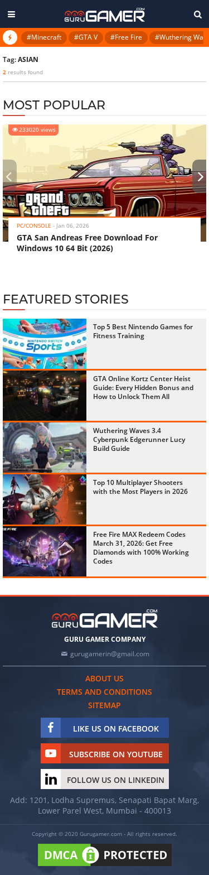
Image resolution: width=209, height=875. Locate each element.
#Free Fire (126, 37)
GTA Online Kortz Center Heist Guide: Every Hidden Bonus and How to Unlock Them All (143, 387)
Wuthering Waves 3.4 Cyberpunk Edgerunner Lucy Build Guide (139, 439)
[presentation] (8, 176)
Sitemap (104, 705)
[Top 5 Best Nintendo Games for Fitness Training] (44, 344)
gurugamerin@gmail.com (109, 653)
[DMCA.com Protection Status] (104, 867)
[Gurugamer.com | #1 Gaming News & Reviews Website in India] (105, 15)
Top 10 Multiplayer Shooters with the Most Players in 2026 (140, 487)
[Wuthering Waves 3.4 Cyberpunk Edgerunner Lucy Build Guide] (44, 447)
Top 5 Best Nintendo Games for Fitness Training (143, 331)
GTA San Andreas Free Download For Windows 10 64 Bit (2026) (87, 242)
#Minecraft (44, 37)
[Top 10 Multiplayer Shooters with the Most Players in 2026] (44, 499)
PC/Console (34, 225)
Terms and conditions (104, 691)
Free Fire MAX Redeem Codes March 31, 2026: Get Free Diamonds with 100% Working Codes (141, 548)
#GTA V (86, 37)
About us (104, 678)
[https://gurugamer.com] (105, 618)
